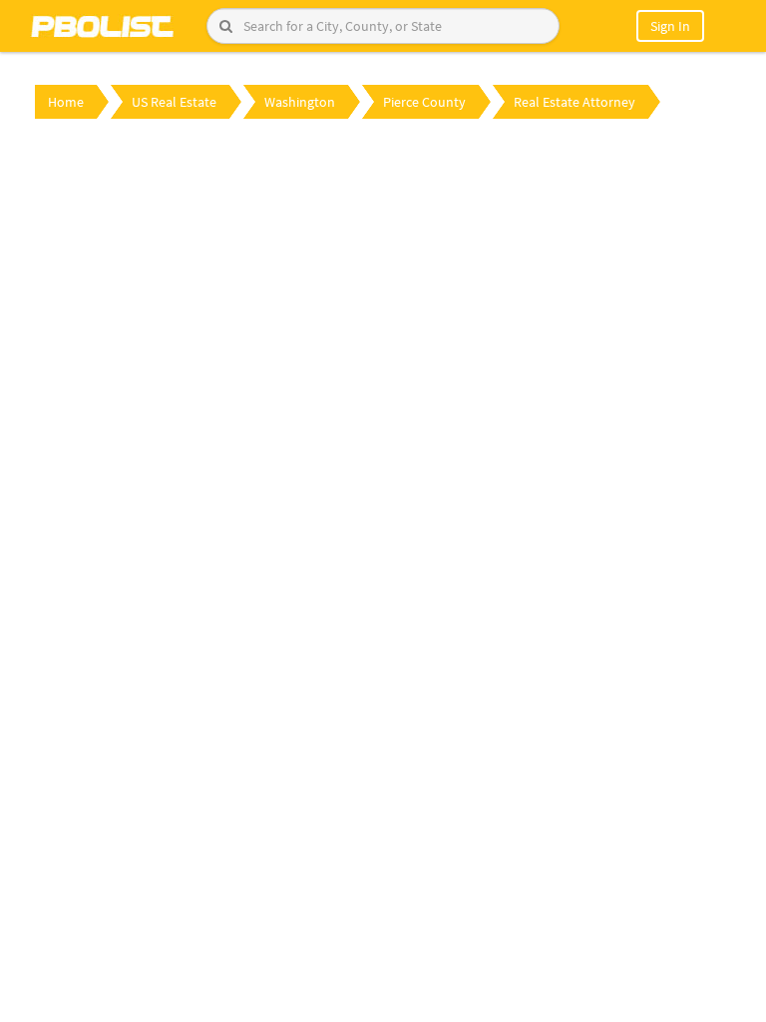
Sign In (670, 26)
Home (66, 102)
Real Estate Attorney (574, 102)
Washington (299, 102)
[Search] (225, 26)
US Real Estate (174, 102)
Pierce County (424, 102)
